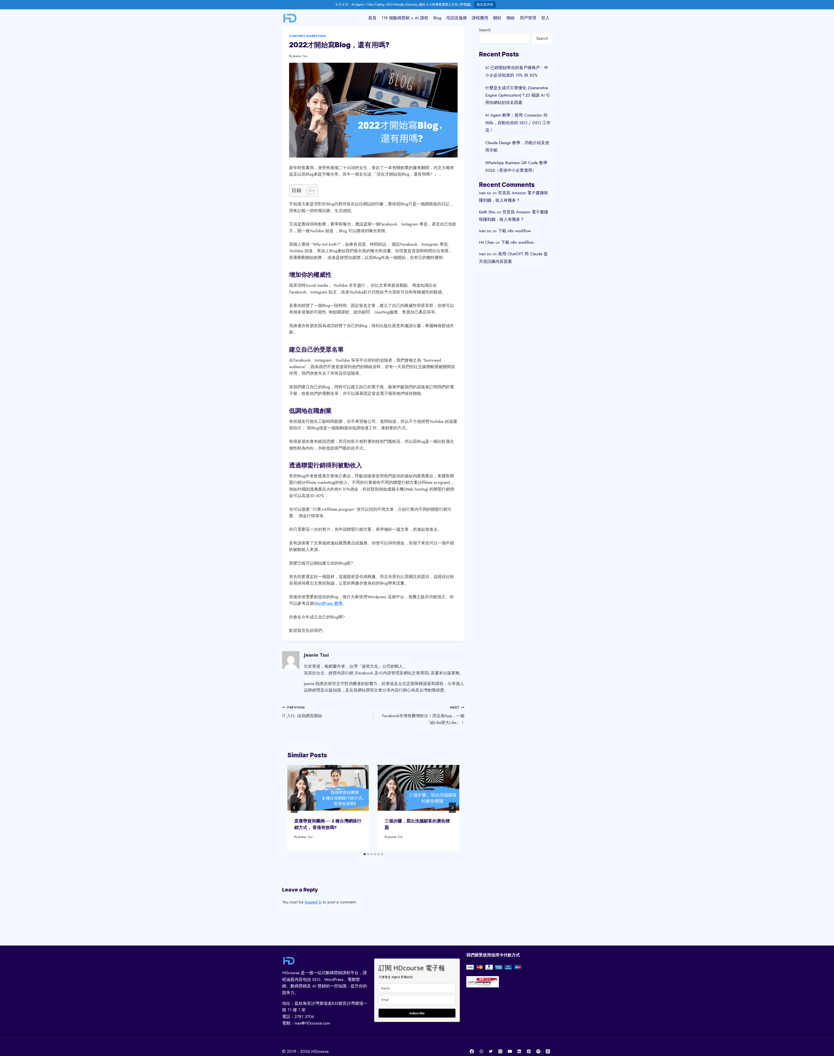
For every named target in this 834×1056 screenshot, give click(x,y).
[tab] (365, 854)
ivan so (485, 193)
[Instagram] (500, 1051)
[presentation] (328, 788)
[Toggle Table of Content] (308, 190)
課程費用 (480, 18)
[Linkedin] (519, 1051)
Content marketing (307, 36)
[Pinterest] (529, 1051)
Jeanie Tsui (300, 56)
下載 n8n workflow (514, 231)
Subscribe (417, 1013)
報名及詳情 (485, 4)
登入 (545, 18)
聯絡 (510, 18)
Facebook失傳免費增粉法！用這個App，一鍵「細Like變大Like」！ (423, 715)
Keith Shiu (487, 212)
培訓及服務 (456, 18)
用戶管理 (528, 18)
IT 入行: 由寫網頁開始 (302, 712)
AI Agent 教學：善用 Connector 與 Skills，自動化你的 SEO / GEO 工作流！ (518, 122)
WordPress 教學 (328, 603)
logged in (313, 902)
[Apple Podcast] (548, 1051)
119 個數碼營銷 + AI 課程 (404, 18)
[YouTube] (510, 1051)
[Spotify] (538, 1051)
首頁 (372, 18)
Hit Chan (486, 242)
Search (485, 30)
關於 (497, 18)
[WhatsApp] (481, 1051)
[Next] (452, 807)
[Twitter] (491, 1051)
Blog (437, 18)
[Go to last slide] (294, 807)
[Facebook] (472, 1051)
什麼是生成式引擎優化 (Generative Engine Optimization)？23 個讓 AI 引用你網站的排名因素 (517, 95)
